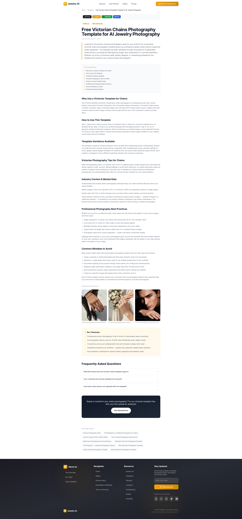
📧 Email (117, 16)
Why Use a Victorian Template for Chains (97, 70)
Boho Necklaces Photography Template (123, 449)
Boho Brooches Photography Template (131, 445)
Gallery (125, 4)
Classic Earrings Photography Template (95, 449)
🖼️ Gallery (96, 16)
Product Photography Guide (91, 433)
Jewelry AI (72, 511)
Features (102, 4)
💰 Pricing (87, 16)
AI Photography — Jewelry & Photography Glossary (99, 445)
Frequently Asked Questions (94, 89)
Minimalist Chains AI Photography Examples (128, 441)
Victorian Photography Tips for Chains (97, 78)
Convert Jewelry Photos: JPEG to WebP (95, 437)
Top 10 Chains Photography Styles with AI (124, 437)
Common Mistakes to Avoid (93, 86)
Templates (90, 10)
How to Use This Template (93, 73)
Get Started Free (121, 410)
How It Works (114, 4)
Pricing (133, 4)
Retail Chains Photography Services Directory (97, 441)
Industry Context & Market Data (95, 81)
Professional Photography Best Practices (97, 84)
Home (83, 10)
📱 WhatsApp (107, 16)
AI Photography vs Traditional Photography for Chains (121, 433)
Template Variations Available (94, 76)
